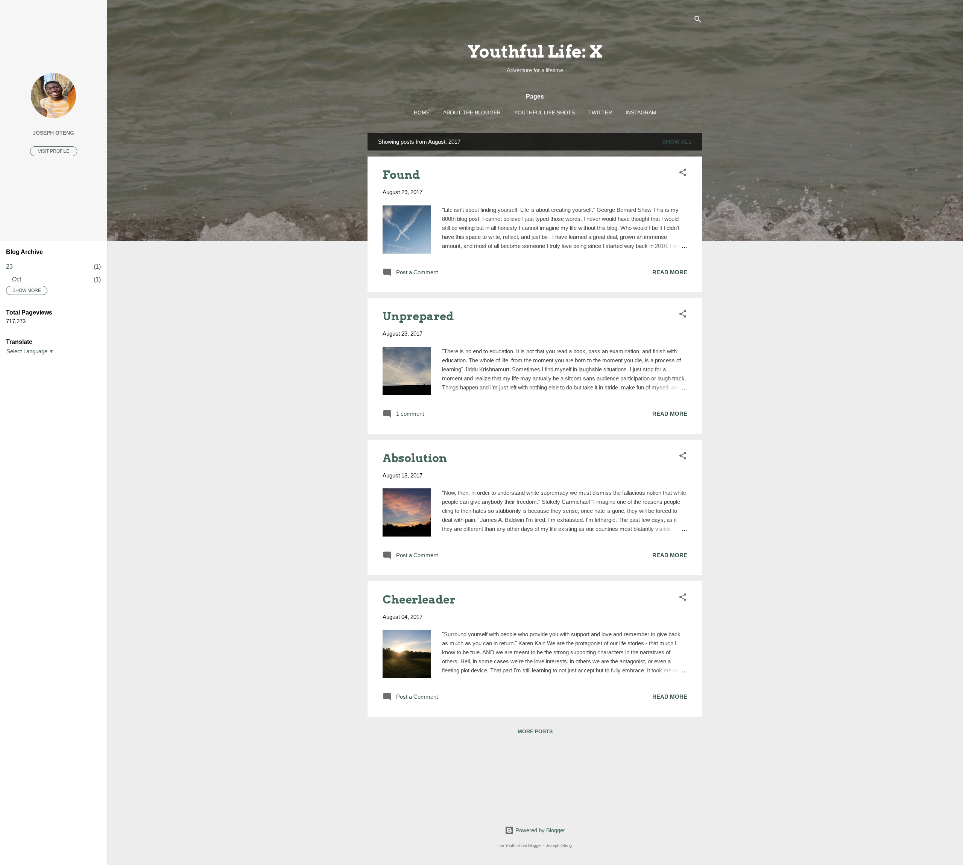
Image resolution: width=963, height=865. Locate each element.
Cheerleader (419, 599)
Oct (16, 279)
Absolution (415, 458)
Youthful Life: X (535, 51)
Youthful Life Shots (544, 113)
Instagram (641, 113)
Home (422, 113)
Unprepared (418, 316)
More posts (535, 731)
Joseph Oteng (53, 133)
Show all (677, 141)
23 (9, 266)
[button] (682, 173)
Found (401, 174)
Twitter (600, 113)
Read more (669, 272)
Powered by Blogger (539, 830)
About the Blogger (472, 113)
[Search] (697, 20)
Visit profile (53, 151)
